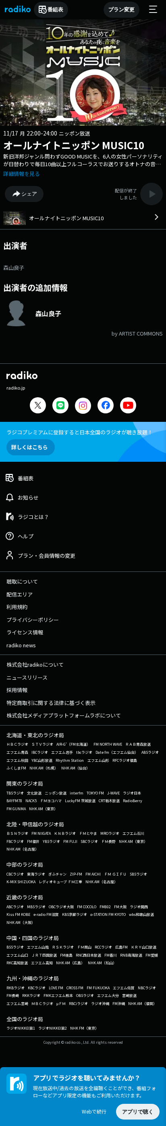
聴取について (22, 581)
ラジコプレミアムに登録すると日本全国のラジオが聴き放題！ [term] (79, 432)
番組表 (55, 9)
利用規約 (16, 607)
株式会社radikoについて (35, 664)
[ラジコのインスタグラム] (83, 406)
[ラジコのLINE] (60, 406)
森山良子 (13, 267)
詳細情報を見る (21, 173)
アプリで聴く (138, 1112)
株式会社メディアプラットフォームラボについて (63, 715)
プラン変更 (121, 9)
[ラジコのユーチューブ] (128, 406)
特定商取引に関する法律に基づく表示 (50, 703)
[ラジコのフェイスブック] (106, 406)
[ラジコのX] (38, 406)
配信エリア (19, 594)
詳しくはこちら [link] (29, 447)
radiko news (21, 645)
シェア (29, 194)
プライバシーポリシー (32, 619)
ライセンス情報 (24, 632)
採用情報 (16, 690)
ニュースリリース (27, 677)
